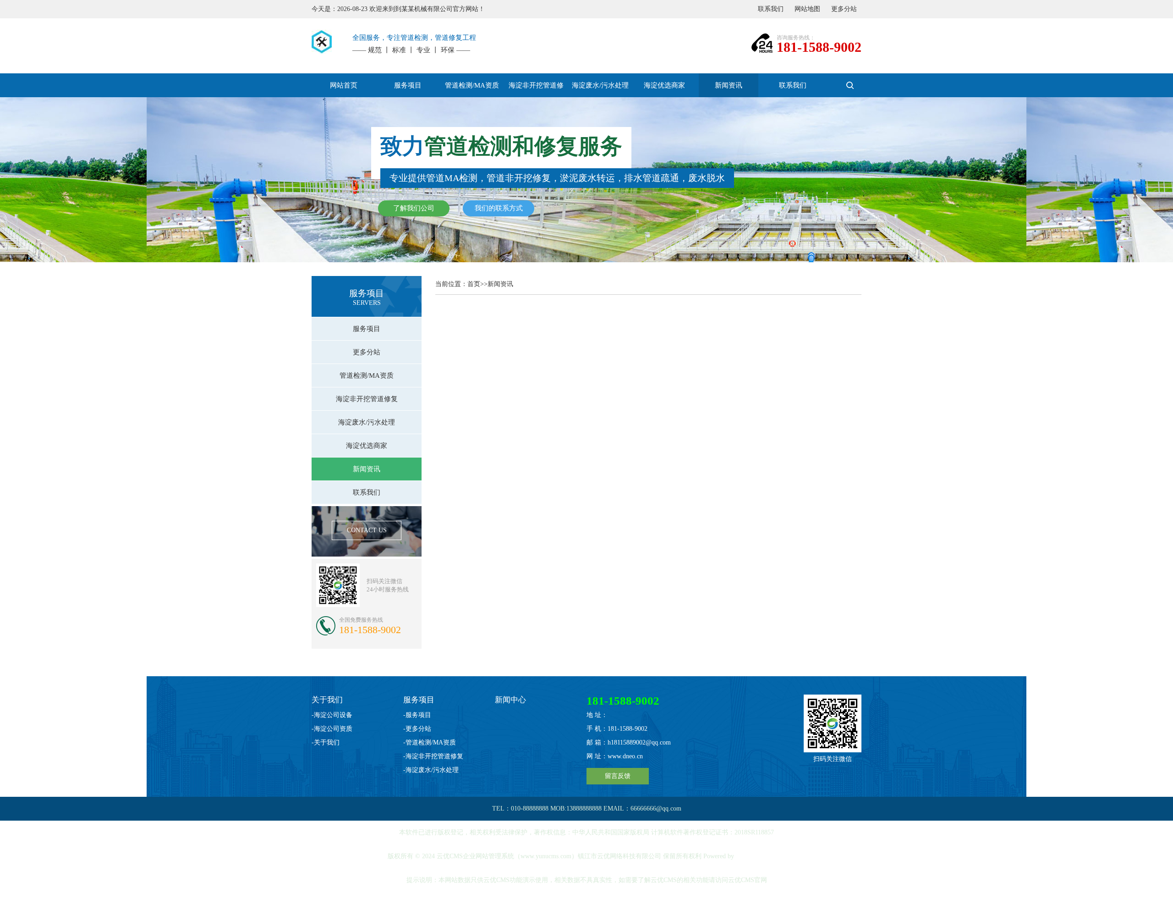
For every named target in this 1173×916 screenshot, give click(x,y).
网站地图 (807, 9)
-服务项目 (417, 715)
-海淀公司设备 (332, 715)
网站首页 (343, 85)
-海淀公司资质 (332, 728)
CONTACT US (367, 530)
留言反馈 (617, 776)
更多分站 (844, 9)
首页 (473, 284)
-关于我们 (326, 742)
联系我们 (771, 9)
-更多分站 (417, 728)
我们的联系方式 (499, 208)
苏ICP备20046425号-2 (587, 903)
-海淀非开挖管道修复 (433, 756)
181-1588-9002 (819, 47)
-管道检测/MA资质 (429, 742)
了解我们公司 (413, 208)
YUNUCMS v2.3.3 (760, 856)
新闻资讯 (500, 284)
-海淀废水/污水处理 (431, 770)
